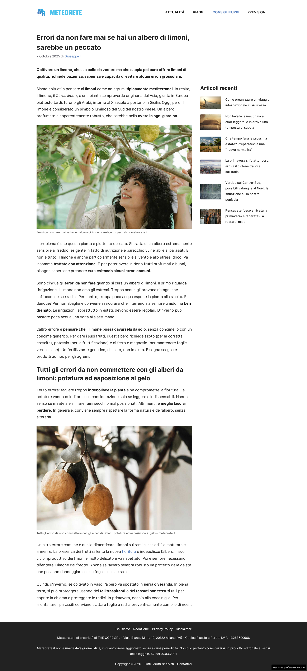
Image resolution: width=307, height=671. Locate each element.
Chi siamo (122, 629)
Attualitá (174, 12)
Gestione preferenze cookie (289, 667)
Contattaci (184, 664)
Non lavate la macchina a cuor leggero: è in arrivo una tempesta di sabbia (246, 121)
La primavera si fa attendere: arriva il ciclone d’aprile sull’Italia (247, 166)
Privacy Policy (162, 629)
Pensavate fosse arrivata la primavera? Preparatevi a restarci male (246, 216)
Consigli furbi (226, 12)
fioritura (129, 551)
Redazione (141, 629)
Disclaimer (184, 629)
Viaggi (198, 12)
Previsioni (256, 12)
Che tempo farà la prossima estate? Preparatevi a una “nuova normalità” (246, 144)
